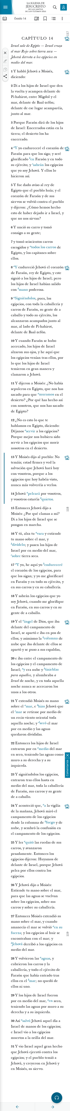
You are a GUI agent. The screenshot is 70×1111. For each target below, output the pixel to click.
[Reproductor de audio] (56, 1097)
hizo (41, 706)
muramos (46, 394)
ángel (28, 621)
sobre (16, 556)
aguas (45, 958)
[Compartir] (5, 76)
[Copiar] (5, 69)
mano (23, 289)
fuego (50, 822)
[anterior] (17, 1107)
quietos (47, 499)
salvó (26, 1020)
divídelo (18, 544)
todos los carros (43, 247)
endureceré (53, 564)
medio (44, 748)
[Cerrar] (5, 52)
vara (40, 533)
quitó (29, 842)
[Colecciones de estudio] (36, 18)
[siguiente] (52, 1107)
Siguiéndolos (25, 298)
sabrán (38, 164)
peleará (34, 493)
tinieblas (52, 669)
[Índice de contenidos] (5, 18)
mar (29, 706)
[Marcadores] (45, 18)
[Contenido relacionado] (54, 18)
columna (51, 638)
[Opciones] (62, 18)
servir (30, 431)
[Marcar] (5, 61)
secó (43, 723)
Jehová (17, 944)
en (32, 159)
